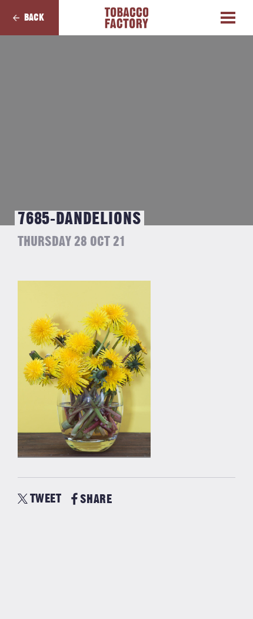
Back (34, 17)
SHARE (96, 499)
